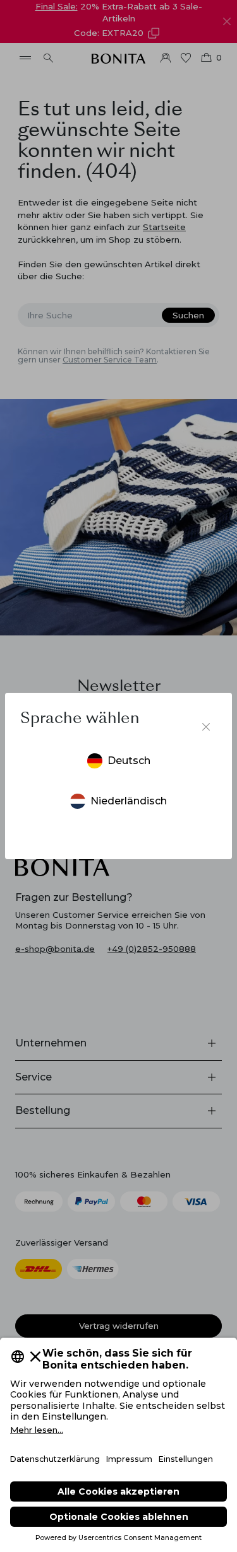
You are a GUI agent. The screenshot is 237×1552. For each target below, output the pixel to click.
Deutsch (128, 761)
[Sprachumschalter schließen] (206, 726)
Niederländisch (128, 801)
